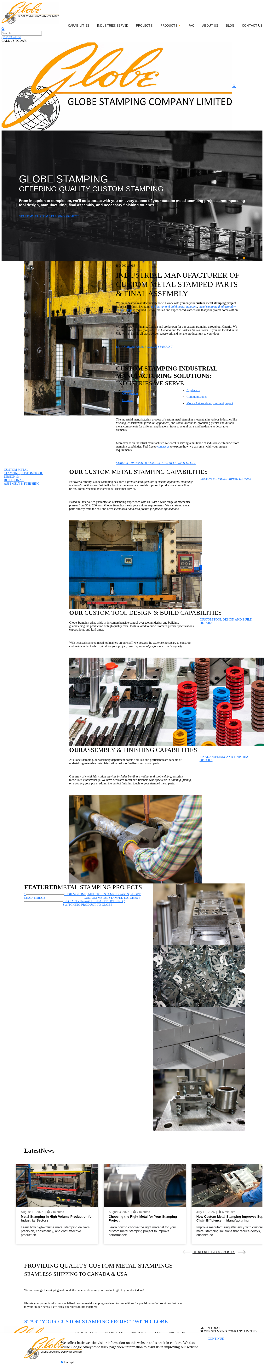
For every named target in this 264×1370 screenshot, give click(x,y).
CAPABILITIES (78, 25)
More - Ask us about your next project (210, 403)
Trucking (127, 390)
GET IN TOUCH (30, 216)
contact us (163, 446)
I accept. (68, 1362)
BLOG (230, 25)
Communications (197, 396)
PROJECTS (144, 25)
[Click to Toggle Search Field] (234, 86)
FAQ (191, 25)
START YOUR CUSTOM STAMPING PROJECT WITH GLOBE (96, 1321)
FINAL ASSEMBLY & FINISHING (22, 481)
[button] (254, 196)
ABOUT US (210, 25)
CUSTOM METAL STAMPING (16, 471)
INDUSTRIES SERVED (112, 25)
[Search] (3, 29)
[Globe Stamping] (30, 12)
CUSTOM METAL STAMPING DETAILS (225, 478)
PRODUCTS (169, 25)
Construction (130, 393)
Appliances (193, 390)
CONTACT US (252, 25)
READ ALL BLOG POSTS (213, 1252)
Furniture (127, 400)
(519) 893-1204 (11, 37)
